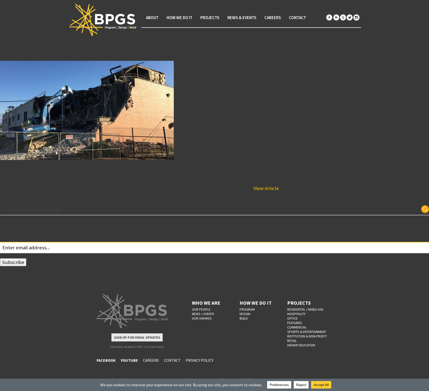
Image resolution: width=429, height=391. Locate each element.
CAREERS (151, 360)
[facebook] (329, 17)
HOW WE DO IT (256, 303)
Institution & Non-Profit (307, 336)
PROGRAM (247, 309)
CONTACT (172, 360)
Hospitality (296, 314)
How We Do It (179, 17)
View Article (266, 188)
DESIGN (245, 314)
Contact (297, 17)
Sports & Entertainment (306, 331)
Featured (294, 323)
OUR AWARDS (202, 318)
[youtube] (343, 17)
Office (292, 318)
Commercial (297, 327)
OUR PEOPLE (201, 309)
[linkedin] (336, 17)
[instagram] (356, 17)
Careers (272, 17)
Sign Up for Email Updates (137, 337)
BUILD (244, 318)
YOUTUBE (129, 360)
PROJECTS (299, 303)
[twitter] (349, 17)
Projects (209, 17)
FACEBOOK (106, 360)
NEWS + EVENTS (203, 314)
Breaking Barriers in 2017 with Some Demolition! (96, 167)
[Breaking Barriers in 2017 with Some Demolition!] (214, 110)
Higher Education (301, 345)
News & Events (241, 17)
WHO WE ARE (206, 303)
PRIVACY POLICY (199, 360)
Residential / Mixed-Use (305, 309)
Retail (292, 340)
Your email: (12, 238)
